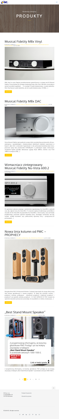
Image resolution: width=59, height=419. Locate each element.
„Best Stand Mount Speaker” (25, 312)
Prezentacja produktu (31, 44)
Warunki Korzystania (26, 396)
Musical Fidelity (20, 44)
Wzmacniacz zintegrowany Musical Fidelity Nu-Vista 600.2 (27, 166)
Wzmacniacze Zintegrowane (46, 171)
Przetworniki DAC (43, 104)
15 (35, 379)
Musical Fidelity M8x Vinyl (23, 41)
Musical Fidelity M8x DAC (23, 101)
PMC (29, 238)
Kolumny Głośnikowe (22, 238)
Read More (8, 91)
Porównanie (34, 315)
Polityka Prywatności (27, 393)
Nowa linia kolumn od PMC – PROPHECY (25, 233)
